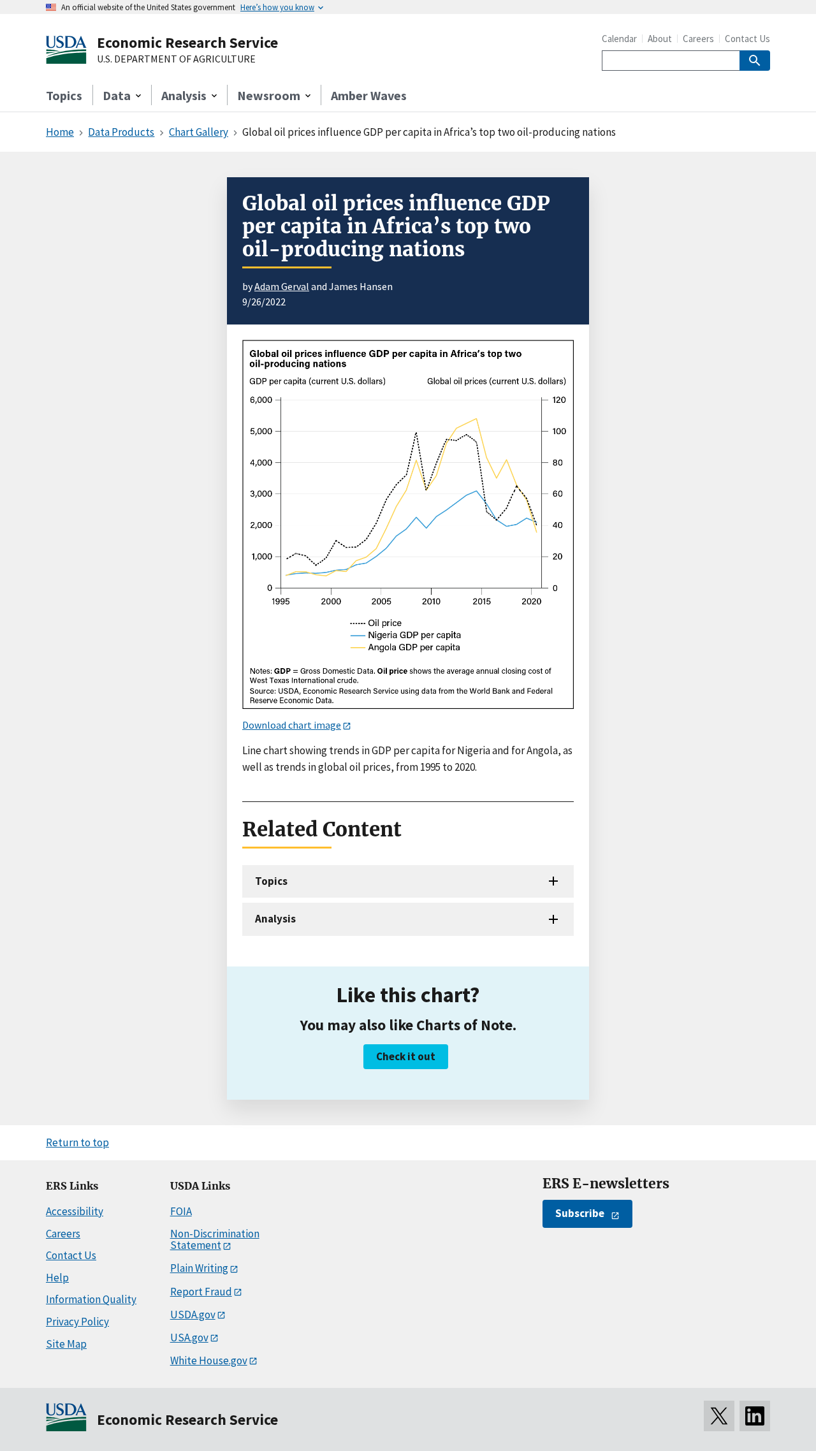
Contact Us (747, 38)
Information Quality (91, 1299)
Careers (698, 38)
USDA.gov (192, 1315)
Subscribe (579, 1213)
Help (57, 1278)
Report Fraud (201, 1292)
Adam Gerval (281, 286)
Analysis (275, 919)
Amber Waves (369, 95)
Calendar (619, 38)
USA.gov (189, 1338)
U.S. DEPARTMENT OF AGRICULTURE (176, 59)
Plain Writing (199, 1268)
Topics (64, 95)
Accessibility (74, 1211)
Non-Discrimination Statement (214, 1240)
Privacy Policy (77, 1322)
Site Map (66, 1344)
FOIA (181, 1211)
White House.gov (208, 1360)
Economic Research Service (187, 42)
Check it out (405, 1056)
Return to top (77, 1142)
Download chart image (291, 724)
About (660, 38)
